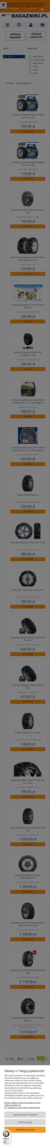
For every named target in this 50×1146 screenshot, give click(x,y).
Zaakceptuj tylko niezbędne (25, 1114)
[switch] (6, 1142)
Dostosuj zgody (25, 1122)
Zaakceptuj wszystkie (25, 1129)
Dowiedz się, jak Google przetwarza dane (24, 1107)
